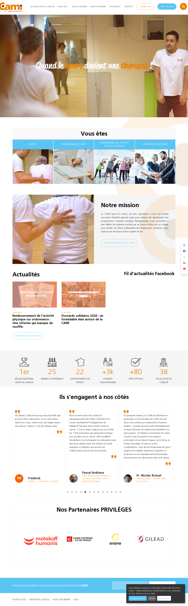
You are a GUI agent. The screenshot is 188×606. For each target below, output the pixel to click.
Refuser (152, 598)
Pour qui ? (63, 6)
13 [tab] (120, 487)
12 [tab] (116, 487)
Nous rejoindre (98, 6)
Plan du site (19, 599)
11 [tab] (111, 487)
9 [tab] (102, 487)
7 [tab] (94, 487)
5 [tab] (85, 487)
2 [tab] (71, 487)
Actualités (115, 6)
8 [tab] (98, 487)
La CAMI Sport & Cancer (42, 6)
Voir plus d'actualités (28, 335)
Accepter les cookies (137, 598)
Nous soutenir (79, 6)
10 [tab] (107, 487)
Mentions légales (39, 599)
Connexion (145, 6)
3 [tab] (76, 487)
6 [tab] (89, 487)
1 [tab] (67, 487)
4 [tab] (80, 487)
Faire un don (167, 6)
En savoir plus (164, 598)
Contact (128, 6)
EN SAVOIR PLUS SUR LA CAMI (119, 242)
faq (76, 599)
